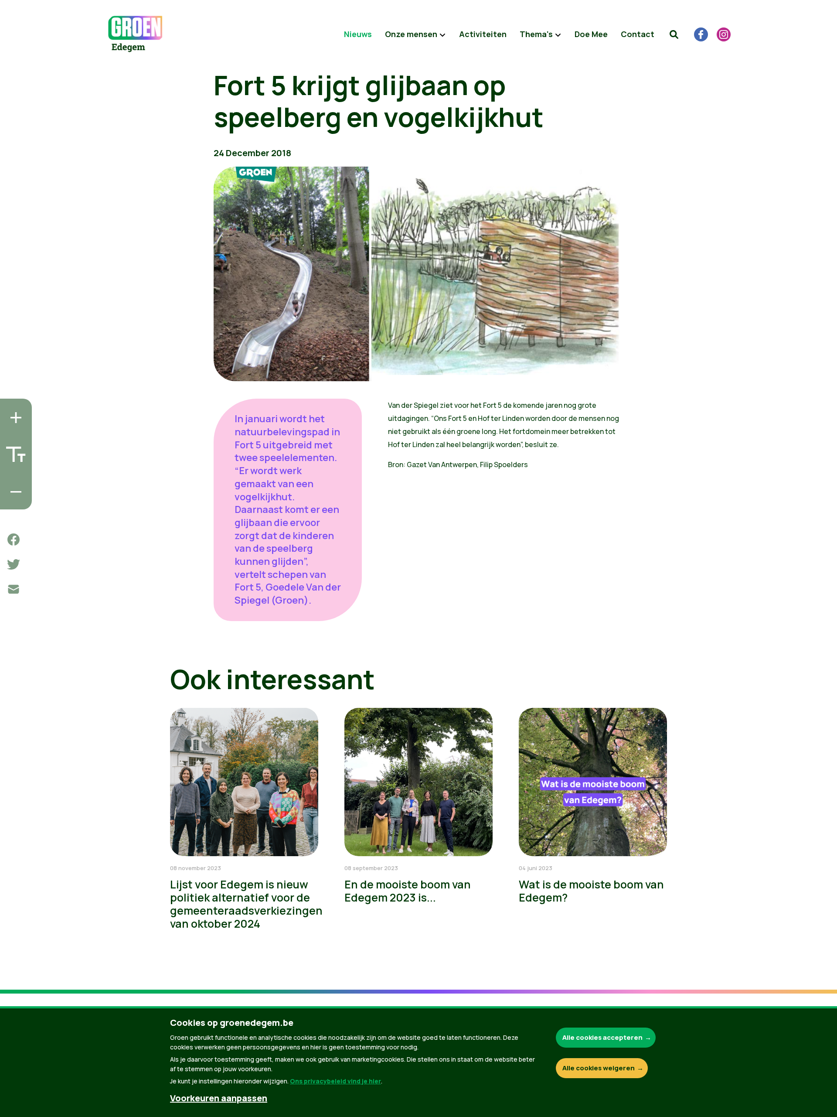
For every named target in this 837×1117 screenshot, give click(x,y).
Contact (637, 34)
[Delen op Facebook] (13, 539)
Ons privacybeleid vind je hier (335, 1081)
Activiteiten (483, 34)
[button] (674, 34)
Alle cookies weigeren (598, 1068)
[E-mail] (13, 589)
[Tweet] (13, 564)
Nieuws (358, 34)
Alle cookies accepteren (602, 1037)
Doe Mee (591, 34)
